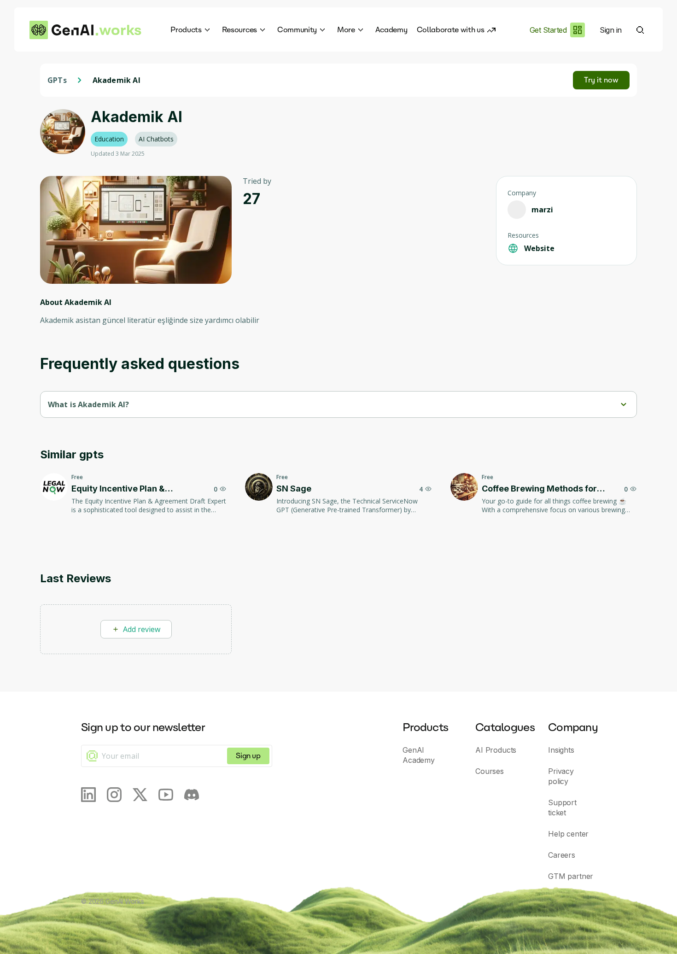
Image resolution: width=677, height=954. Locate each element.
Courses (489, 771)
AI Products (495, 750)
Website (539, 248)
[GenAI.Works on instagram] (114, 794)
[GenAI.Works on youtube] (165, 794)
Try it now (601, 80)
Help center (568, 833)
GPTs (57, 80)
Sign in (611, 30)
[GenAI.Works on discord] (191, 794)
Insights (561, 750)
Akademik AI (116, 80)
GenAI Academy (419, 755)
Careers (561, 855)
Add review (141, 629)
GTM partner (570, 876)
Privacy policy (561, 776)
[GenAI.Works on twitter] (140, 794)
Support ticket (562, 807)
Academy (391, 29)
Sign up (248, 755)
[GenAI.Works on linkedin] (88, 794)
